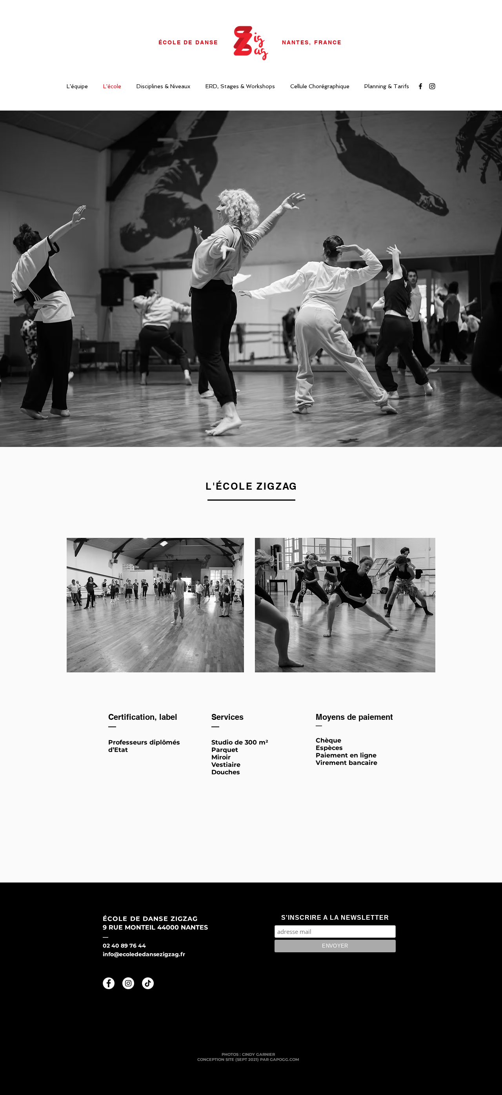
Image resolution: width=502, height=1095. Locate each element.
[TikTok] (148, 983)
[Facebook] (420, 86)
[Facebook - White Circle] (109, 983)
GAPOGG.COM (284, 1059)
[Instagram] (432, 86)
